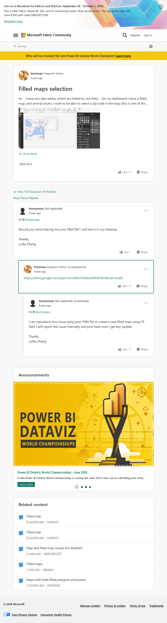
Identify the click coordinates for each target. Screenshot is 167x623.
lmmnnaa (36, 73)
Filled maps (34, 564)
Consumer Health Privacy (56, 614)
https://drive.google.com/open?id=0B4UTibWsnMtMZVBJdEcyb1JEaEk (73, 278)
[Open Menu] (151, 46)
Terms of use (137, 605)
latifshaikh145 (52, 553)
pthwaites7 (54, 585)
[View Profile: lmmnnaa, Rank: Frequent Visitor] (24, 75)
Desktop (22, 46)
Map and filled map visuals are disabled (54, 548)
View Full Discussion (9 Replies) (37, 191)
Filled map (33, 516)
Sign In (148, 35)
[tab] (82, 487)
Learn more (123, 56)
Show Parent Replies (25, 198)
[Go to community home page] (46, 35)
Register (135, 35)
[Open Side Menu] (15, 35)
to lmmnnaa (81, 301)
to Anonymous (77, 267)
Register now (13, 21)
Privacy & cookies (115, 605)
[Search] (124, 35)
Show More (30, 154)
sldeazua (48, 569)
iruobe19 (52, 522)
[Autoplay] (77, 487)
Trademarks (156, 605)
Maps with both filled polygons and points (56, 580)
